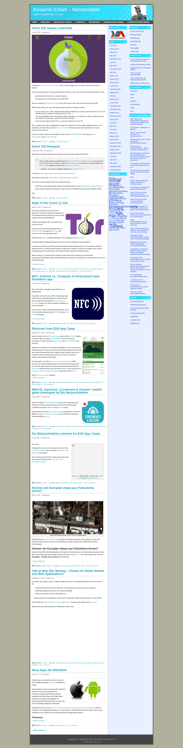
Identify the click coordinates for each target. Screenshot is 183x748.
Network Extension (73, 269)
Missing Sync (119, 210)
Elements (67, 602)
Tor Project (52, 271)
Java (71, 323)
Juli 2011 (113, 96)
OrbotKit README (76, 134)
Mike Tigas (54, 231)
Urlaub (132, 51)
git (110, 193)
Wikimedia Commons (92, 478)
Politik (43, 566)
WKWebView (74, 271)
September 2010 (115, 116)
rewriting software (80, 663)
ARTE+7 (77, 554)
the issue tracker (62, 128)
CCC (120, 185)
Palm (119, 213)
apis (56, 663)
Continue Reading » (38, 264)
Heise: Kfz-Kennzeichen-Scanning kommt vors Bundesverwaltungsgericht (139, 194)
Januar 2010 (114, 140)
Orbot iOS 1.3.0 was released (49, 85)
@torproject (42, 165)
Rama (76, 476)
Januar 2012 (114, 86)
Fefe (131, 177)
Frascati (36, 453)
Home (34, 22)
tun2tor (67, 271)
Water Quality (36, 384)
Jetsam (65, 269)
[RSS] (151, 6)
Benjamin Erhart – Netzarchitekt (66, 9)
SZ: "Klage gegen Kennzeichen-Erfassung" (138, 275)
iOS (61, 269)
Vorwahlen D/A (135, 320)
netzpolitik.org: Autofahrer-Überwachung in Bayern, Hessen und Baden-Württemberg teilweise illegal (140, 251)
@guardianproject (73, 163)
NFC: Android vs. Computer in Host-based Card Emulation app (65, 278)
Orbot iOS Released (46, 146)
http (116, 198)
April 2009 (113, 160)
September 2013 (115, 69)
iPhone (118, 200)
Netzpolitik (133, 41)
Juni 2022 (113, 45)
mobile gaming (101, 426)
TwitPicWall (134, 316)
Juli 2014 (113, 62)
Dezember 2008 (115, 166)
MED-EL (47, 402)
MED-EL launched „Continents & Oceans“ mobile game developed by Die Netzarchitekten (67, 391)
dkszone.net (97, 742)
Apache (112, 181)
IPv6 (111, 204)
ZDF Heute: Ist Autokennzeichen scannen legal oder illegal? (139, 286)
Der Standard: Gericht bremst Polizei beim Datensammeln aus (140, 165)
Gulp (132, 98)
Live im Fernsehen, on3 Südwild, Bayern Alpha (138, 79)
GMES (80, 483)
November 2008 (115, 170)
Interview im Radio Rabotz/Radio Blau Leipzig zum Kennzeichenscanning (139, 237)
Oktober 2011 (114, 92)
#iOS (73, 161)
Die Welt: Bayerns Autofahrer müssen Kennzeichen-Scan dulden (140, 172)
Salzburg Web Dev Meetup (53, 602)
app (56, 382)
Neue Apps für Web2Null (49, 670)
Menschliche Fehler (78, 566)
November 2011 (115, 89)
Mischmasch (134, 35)
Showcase (80, 22)
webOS (116, 230)
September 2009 (115, 153)
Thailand (115, 226)
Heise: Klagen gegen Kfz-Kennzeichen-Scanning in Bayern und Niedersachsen (139, 208)
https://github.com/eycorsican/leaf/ (91, 186)
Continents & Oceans (70, 426)
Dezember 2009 (115, 143)
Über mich (45, 22)
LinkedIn (133, 101)
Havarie (69, 566)
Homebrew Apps (116, 197)
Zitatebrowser (135, 323)
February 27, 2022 (77, 169)
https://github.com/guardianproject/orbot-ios (63, 178)
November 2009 (115, 146)
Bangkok (114, 185)
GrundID (63, 323)
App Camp (61, 382)
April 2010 (113, 129)
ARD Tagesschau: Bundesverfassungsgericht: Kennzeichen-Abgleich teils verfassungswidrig (139, 121)
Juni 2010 (113, 123)
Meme (111, 210)
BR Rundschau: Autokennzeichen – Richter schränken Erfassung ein (139, 148)
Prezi (110, 218)
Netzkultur (133, 38)
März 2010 (113, 133)
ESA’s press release (42, 375)
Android (57, 323)
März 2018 (113, 52)
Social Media (113, 220)
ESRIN (72, 336)
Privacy (115, 218)
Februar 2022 (114, 49)
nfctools (80, 323)
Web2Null (52, 682)
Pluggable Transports (96, 269)
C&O (62, 426)
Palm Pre (115, 216)
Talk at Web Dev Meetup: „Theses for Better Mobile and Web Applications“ (68, 572)
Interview (122, 198)
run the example (50, 137)
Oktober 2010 (114, 113)
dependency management (66, 663)
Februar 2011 (114, 99)
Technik (44, 141)
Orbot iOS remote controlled (52, 28)
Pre (124, 216)
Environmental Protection (83, 382)
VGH (118, 228)
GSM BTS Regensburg (138, 305)
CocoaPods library (52, 103)
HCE (68, 323)
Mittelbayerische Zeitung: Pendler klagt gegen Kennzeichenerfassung (138, 244)
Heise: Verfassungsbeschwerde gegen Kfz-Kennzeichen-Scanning (138, 222)
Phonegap (35, 428)
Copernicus (65, 483)
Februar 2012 (114, 82)
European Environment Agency (60, 361)
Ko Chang (116, 208)
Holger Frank (57, 341)
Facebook (133, 91)
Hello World (117, 193)
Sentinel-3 (35, 369)
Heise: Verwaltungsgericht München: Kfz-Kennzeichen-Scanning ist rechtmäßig (140, 230)
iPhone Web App (116, 203)
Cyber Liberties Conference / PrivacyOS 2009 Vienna (140, 60)
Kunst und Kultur (136, 31)
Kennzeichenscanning (114, 22)
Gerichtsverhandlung (118, 191)
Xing (131, 111)
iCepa (57, 269)
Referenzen (94, 22)
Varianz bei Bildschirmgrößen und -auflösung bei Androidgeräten (73, 708)
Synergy (120, 220)
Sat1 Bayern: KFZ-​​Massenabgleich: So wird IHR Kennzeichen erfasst (140, 259)
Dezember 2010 (115, 106)
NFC (63, 289)
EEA (74, 382)
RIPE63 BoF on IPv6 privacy (139, 83)
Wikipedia (54, 402)
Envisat (73, 371)
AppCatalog (114, 183)
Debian (121, 187)
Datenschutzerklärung (138, 22)
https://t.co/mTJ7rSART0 (72, 165)
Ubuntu (112, 228)
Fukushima (63, 566)
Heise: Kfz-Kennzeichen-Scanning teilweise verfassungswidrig (138, 201)
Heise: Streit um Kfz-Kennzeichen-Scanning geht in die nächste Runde (140, 214)
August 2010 (114, 119)
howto (111, 198)
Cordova (80, 426)
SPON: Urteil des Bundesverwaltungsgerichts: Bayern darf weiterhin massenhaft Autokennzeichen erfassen (140, 268)
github (132, 94)
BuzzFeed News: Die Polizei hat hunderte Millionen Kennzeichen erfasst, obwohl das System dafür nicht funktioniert (140, 156)
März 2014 (113, 66)
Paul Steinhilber (70, 341)
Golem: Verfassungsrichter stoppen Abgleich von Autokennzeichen (139, 182)
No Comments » (64, 141)
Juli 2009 (113, 156)
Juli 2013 (113, 72)
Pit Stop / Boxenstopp (137, 313)
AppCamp (58, 483)
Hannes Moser (56, 339)
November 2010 (115, 109)
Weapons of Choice (63, 22)
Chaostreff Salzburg (137, 301)
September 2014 (115, 59)
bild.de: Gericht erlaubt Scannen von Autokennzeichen (138, 134)
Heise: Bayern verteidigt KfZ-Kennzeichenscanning (140, 188)
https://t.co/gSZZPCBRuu (84, 161)
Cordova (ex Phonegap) (50, 414)
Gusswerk (93, 602)
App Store (81, 238)
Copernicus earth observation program (45, 371)
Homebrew (114, 195)
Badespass (68, 382)
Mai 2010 (113, 126)
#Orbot (70, 161)
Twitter (132, 108)
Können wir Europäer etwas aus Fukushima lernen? (63, 489)
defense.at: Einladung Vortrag (140, 64)
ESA (93, 382)
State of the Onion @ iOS (50, 203)
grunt (85, 426)
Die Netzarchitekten (55, 412)
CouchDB (113, 187)
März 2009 (113, 163)
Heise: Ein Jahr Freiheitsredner (135, 74)
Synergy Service (116, 222)
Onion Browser (84, 269)
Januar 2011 (114, 103)
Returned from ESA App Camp (53, 328)
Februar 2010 (114, 136)
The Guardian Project (38, 271)
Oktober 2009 (114, 150)
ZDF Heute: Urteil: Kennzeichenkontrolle (137, 292)
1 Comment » (46, 665)
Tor (46, 238)
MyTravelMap (135, 104)
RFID (56, 312)
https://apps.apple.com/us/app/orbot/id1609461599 (58, 173)
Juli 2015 (113, 56)
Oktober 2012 (114, 79)
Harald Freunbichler (50, 539)
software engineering (93, 663)
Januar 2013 (114, 76)
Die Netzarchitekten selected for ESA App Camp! (66, 433)
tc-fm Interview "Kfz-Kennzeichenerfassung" (138, 281)
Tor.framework (60, 271)
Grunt (47, 416)
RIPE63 (122, 218)
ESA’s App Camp (53, 336)
